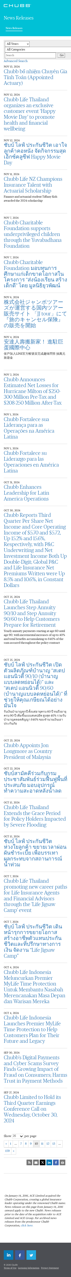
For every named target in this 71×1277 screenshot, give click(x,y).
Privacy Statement (50, 1268)
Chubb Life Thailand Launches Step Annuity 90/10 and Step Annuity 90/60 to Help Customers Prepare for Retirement (32, 613)
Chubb (17, 5)
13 (53, 1143)
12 (48, 1143)
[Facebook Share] (56, 1162)
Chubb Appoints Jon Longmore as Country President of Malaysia (28, 751)
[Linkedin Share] (49, 1162)
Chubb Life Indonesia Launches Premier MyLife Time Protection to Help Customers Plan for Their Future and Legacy (32, 1029)
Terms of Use (10, 1268)
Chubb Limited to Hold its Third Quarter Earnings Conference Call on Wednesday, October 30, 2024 (32, 1109)
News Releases (14, 28)
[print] (62, 1162)
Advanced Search (16, 61)
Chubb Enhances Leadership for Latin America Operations (26, 493)
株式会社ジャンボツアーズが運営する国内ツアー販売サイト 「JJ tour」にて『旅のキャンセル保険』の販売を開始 (35, 314)
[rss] (29, 1162)
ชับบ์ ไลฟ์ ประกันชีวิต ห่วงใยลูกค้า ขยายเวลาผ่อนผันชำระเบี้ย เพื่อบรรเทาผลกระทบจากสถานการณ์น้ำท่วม (35, 853)
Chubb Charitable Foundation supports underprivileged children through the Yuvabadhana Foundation (33, 234)
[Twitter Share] (42, 1162)
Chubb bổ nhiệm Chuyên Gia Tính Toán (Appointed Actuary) (35, 77)
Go (62, 55)
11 (42, 1143)
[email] (36, 1162)
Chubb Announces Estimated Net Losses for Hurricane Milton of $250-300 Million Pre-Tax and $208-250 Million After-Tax (33, 391)
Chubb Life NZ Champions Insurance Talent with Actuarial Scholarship (33, 185)
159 (7, 1151)
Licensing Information (28, 1268)
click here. (27, 1225)
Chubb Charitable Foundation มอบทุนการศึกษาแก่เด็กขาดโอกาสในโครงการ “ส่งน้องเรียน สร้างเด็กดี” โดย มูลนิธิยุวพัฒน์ (35, 274)
